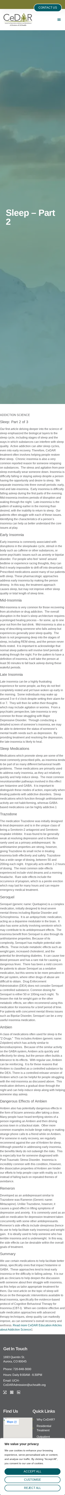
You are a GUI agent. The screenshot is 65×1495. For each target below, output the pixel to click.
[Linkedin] (18, 1392)
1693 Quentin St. (14, 1357)
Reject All (32, 1487)
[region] (32, 1466)
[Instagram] (11, 1392)
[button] (59, 19)
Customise (32, 1479)
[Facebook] (4, 1392)
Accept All (32, 1471)
